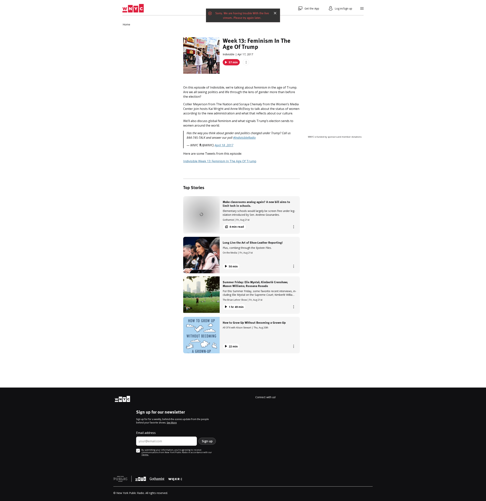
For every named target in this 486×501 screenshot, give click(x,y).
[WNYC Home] (133, 8)
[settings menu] (362, 8)
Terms (145, 454)
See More (172, 422)
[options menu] (246, 62)
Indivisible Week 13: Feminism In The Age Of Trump (219, 161)
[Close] (275, 8)
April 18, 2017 (224, 145)
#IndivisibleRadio (244, 138)
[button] (241, 215)
